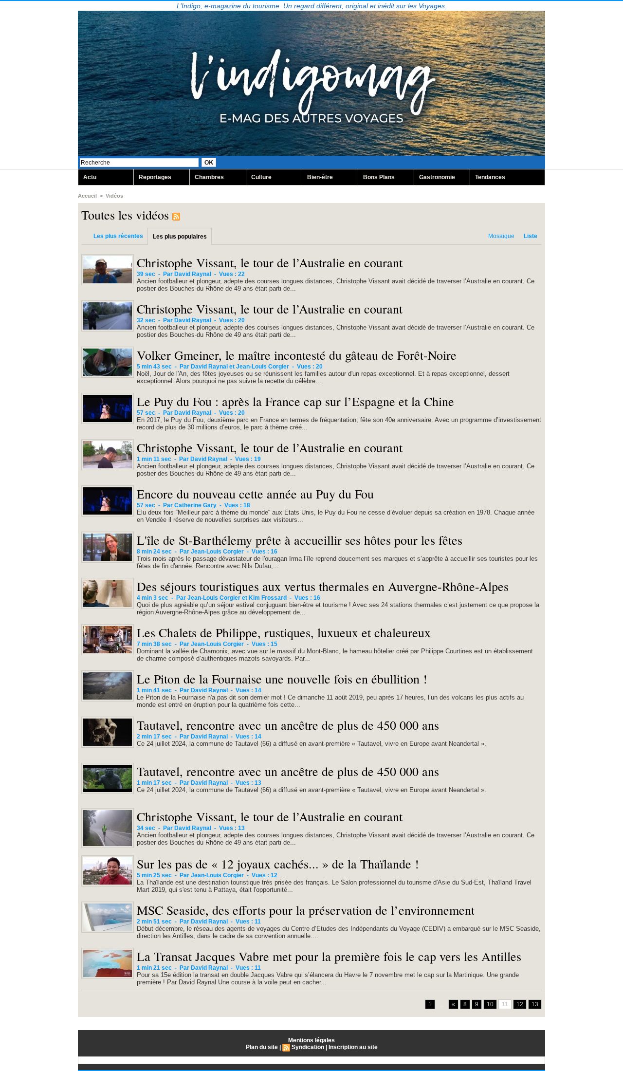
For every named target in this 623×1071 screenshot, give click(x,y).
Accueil (87, 196)
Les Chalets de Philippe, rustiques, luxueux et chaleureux (284, 632)
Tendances (490, 177)
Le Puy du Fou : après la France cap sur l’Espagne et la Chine (295, 401)
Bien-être (320, 177)
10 (490, 1004)
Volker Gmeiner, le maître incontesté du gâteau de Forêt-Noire (297, 355)
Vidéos (114, 196)
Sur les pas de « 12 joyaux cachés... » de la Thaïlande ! (278, 863)
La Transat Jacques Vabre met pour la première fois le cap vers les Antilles (329, 956)
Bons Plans (379, 177)
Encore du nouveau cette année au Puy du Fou (255, 493)
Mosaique (501, 236)
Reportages (155, 177)
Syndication (308, 1047)
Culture (261, 177)
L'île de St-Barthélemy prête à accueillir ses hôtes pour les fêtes (299, 540)
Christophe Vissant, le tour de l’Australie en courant (270, 262)
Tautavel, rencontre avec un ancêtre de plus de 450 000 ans (288, 725)
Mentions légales (311, 1040)
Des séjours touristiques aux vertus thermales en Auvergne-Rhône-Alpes (323, 586)
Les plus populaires (180, 236)
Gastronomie (437, 177)
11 (505, 1004)
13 (534, 1004)
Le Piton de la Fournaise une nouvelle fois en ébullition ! (282, 678)
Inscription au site (353, 1047)
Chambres (209, 177)
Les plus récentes (118, 236)
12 (519, 1004)
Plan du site (262, 1047)
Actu (89, 177)
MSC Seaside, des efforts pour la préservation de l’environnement (306, 910)
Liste (530, 236)
